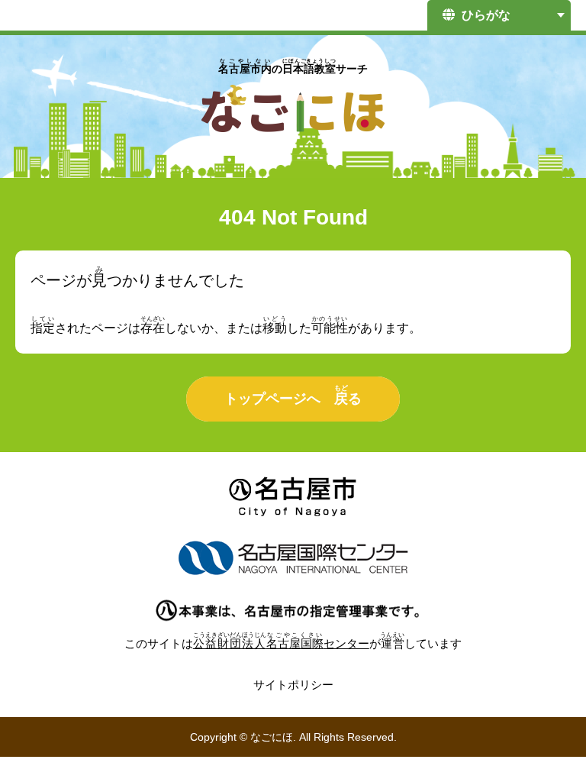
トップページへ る (293, 395)
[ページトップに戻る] (548, 732)
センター (281, 643)
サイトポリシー (293, 684)
